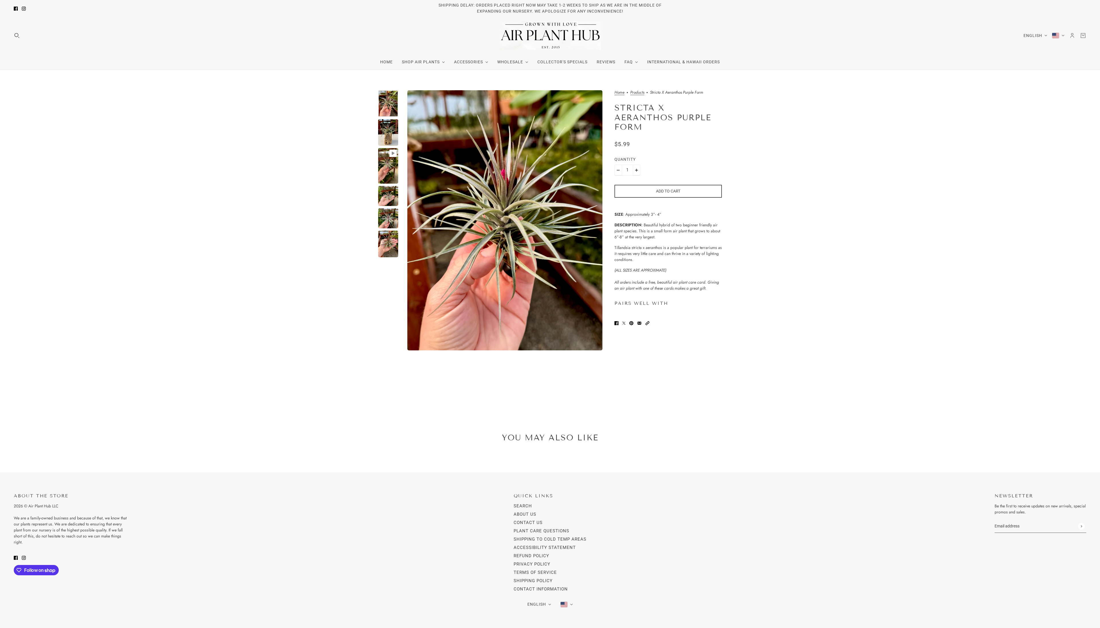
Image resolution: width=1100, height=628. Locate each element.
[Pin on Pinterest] (631, 322)
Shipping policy (533, 580)
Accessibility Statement (545, 547)
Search (523, 506)
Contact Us (528, 522)
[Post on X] (624, 322)
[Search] (17, 35)
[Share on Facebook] (616, 322)
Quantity (625, 159)
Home (619, 92)
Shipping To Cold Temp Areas (550, 539)
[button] (647, 322)
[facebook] (15, 8)
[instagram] (23, 8)
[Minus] (618, 170)
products (637, 92)
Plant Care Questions (541, 530)
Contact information (541, 589)
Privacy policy (532, 564)
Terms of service (535, 572)
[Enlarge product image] (504, 220)
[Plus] (636, 170)
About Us (525, 514)
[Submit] (1081, 526)
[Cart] (1083, 35)
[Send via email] (639, 322)
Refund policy (531, 555)
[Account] (1072, 35)
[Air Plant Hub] (550, 35)
